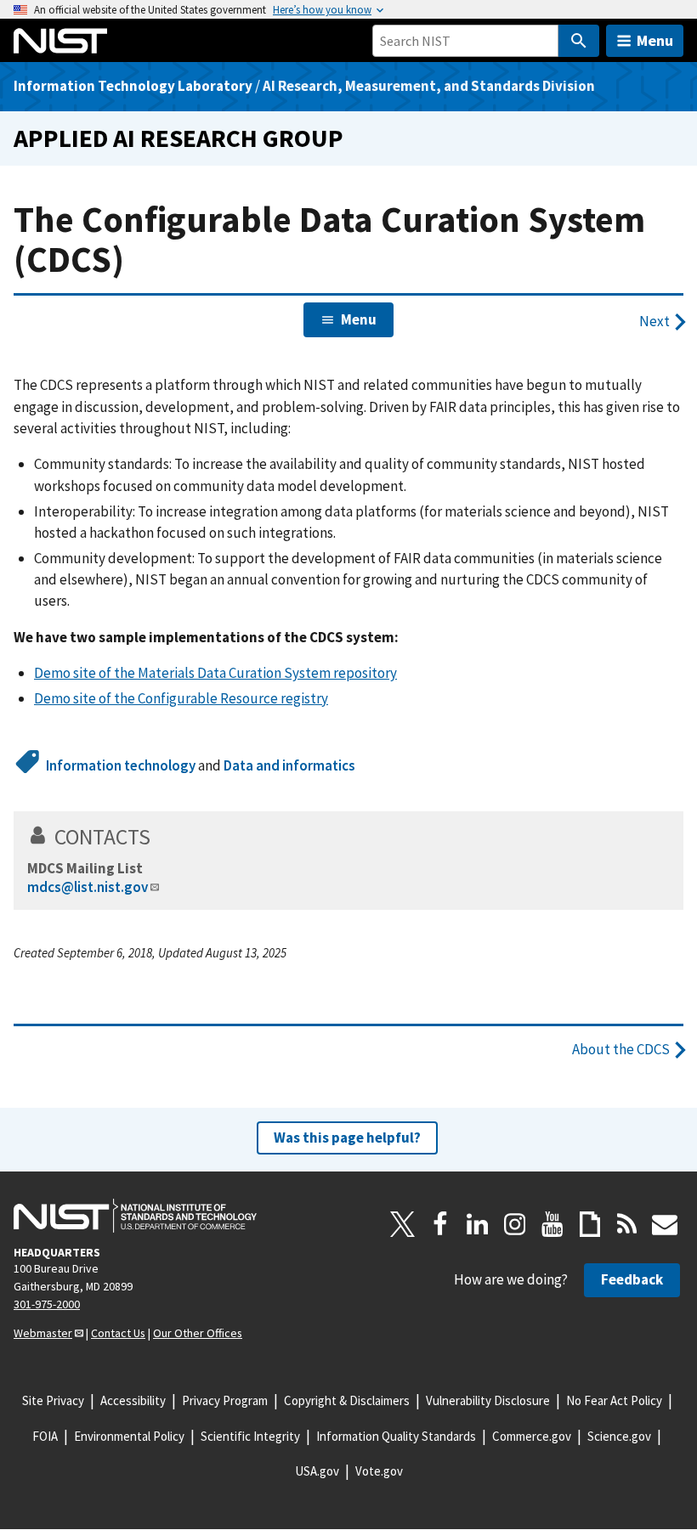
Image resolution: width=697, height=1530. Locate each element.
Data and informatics (289, 765)
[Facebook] (440, 1224)
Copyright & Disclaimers (347, 1400)
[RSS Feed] (627, 1224)
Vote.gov (379, 1471)
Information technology (121, 765)
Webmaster (43, 1333)
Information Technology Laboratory (133, 85)
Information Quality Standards (396, 1436)
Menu (655, 40)
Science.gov (619, 1436)
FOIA (45, 1436)
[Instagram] (515, 1224)
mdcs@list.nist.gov (87, 887)
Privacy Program (225, 1400)
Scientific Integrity (250, 1436)
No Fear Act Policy (614, 1400)
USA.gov (317, 1471)
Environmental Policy (129, 1436)
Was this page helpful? (347, 1137)
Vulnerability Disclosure (488, 1400)
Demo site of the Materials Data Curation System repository (215, 672)
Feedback (632, 1279)
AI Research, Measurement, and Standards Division (429, 85)
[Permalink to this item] (161, 837)
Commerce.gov (531, 1436)
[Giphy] (590, 1224)
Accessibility (133, 1400)
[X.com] (403, 1224)
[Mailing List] (664, 1224)
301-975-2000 (47, 1304)
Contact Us (118, 1333)
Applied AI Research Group (178, 138)
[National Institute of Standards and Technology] (135, 1216)
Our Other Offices (197, 1333)
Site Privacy (53, 1400)
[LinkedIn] (477, 1224)
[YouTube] (552, 1224)
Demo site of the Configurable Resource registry (181, 698)
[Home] (60, 41)
